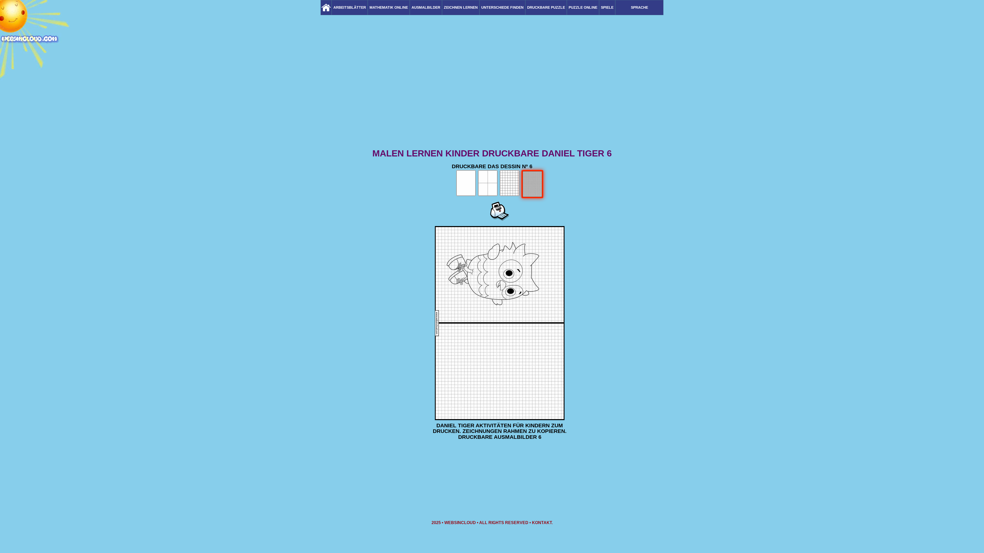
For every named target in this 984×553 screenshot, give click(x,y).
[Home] (326, 8)
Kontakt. (542, 522)
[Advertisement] (492, 107)
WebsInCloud (460, 522)
